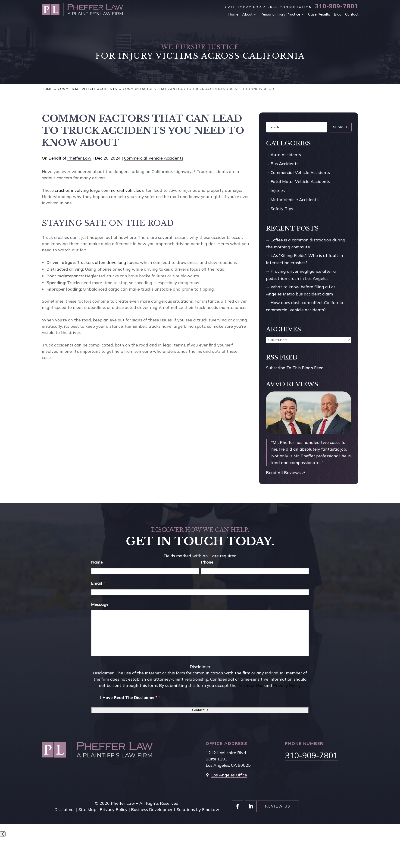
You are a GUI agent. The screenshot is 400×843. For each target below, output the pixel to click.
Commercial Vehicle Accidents (153, 158)
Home (233, 14)
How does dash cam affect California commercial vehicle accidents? (304, 306)
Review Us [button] (278, 806)
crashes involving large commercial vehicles (98, 190)
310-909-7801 (336, 6)
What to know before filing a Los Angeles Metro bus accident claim (300, 290)
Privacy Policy (287, 685)
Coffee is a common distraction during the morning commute (305, 243)
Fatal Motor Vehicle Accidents (300, 181)
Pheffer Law (79, 158)
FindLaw (210, 809)
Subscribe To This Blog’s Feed (295, 367)
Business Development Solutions (163, 809)
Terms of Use (250, 685)
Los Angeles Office (229, 775)
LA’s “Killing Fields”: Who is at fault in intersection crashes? (304, 259)
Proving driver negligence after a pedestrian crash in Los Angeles (301, 275)
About (247, 14)
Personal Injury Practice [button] (280, 14)
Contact (352, 14)
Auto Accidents (286, 154)
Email (98, 583)
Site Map (87, 809)
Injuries (278, 190)
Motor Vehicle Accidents (295, 199)
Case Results (319, 14)
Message (100, 604)
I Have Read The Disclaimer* (130, 697)
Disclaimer (200, 666)
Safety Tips (282, 208)
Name (97, 562)
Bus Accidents (284, 163)
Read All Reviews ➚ (285, 472)
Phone (207, 562)
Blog (337, 14)
